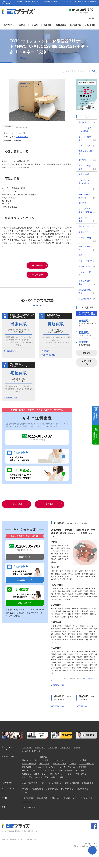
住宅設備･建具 (22, 136)
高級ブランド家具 (85, 152)
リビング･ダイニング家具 (84, 129)
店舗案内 (45, 351)
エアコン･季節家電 (84, 167)
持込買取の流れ (48, 355)
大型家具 (82, 122)
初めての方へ (9, 25)
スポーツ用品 (84, 266)
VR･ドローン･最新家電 (84, 196)
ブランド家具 (84, 145)
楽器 (80, 255)
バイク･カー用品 (84, 273)
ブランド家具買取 (28, 807)
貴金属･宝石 (83, 226)
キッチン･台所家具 (84, 138)
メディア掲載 (87, 362)
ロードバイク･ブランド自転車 (85, 210)
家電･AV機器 (84, 174)
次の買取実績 (37, 265)
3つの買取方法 (75, 25)
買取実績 (47, 25)
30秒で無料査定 (95, 416)
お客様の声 (52, 748)
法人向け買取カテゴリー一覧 (33, 783)
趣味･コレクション (84, 248)
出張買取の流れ (11, 351)
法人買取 (35, 25)
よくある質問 (90, 25)
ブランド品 (83, 232)
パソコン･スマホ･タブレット (84, 181)
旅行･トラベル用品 (84, 219)
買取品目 (22, 25)
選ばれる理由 (61, 25)
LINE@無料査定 (95, 436)
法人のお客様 (16, 504)
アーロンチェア (57, 760)
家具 (46, 760)
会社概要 (92, 18)
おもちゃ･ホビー (84, 239)
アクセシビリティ (87, 798)
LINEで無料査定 (28, 798)
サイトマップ (27, 801)
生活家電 (82, 160)
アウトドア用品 (85, 261)
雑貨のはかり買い (57, 777)
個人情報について (70, 798)
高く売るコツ (27, 792)
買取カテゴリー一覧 (29, 760)
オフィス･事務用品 (84, 282)
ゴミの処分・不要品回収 (31, 751)
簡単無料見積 (42, 798)
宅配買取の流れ (11, 397)
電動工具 (82, 203)
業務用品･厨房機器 (84, 291)
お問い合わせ (87, 678)
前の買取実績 (37, 274)
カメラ (81, 189)
